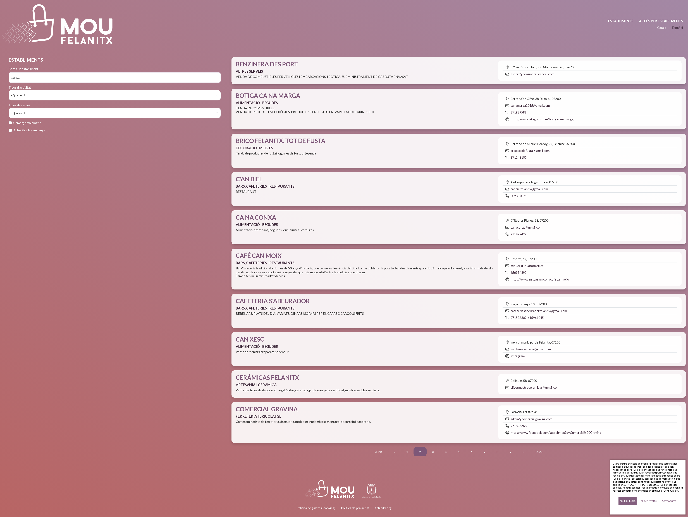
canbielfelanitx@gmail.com (529, 189)
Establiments (620, 21)
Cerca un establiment (23, 69)
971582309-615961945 (527, 318)
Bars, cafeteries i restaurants (265, 186)
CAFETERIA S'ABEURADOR (273, 301)
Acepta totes (669, 501)
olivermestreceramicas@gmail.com (534, 387)
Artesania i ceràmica (256, 385)
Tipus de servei (19, 105)
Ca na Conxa (256, 217)
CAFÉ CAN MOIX (259, 255)
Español (677, 28)
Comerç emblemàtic (27, 123)
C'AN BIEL (249, 179)
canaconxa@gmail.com (526, 227)
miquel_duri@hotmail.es (527, 266)
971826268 (518, 426)
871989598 (518, 112)
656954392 (518, 272)
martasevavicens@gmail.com (530, 349)
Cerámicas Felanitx (267, 377)
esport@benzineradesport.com (532, 74)
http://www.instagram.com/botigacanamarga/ (542, 119)
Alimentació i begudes (257, 103)
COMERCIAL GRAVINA (267, 409)
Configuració (628, 501)
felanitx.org (383, 508)
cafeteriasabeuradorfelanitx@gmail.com (538, 311)
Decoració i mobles (254, 148)
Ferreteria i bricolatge (258, 416)
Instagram (517, 356)
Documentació (648, 509)
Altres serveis (249, 71)
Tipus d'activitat (20, 87)
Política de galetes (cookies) (316, 508)
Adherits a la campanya (29, 130)
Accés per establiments (661, 21)
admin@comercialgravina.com (531, 419)
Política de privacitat (355, 508)
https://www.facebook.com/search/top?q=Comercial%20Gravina (555, 432)
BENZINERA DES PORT (267, 64)
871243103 (518, 157)
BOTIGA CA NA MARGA (268, 95)
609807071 (518, 196)
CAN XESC (250, 339)
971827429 (518, 234)
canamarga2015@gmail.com (530, 105)
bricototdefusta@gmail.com (530, 151)
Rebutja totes (648, 501)
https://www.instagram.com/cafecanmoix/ (539, 279)
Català (661, 28)
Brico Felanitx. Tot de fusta (280, 140)
